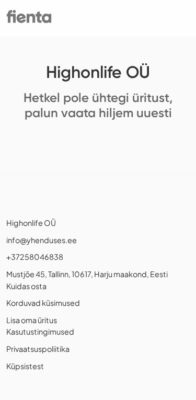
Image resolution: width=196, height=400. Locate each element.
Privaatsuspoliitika (38, 348)
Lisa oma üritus (31, 320)
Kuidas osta (26, 286)
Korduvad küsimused (43, 302)
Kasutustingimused (40, 331)
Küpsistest (25, 366)
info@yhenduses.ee (41, 240)
